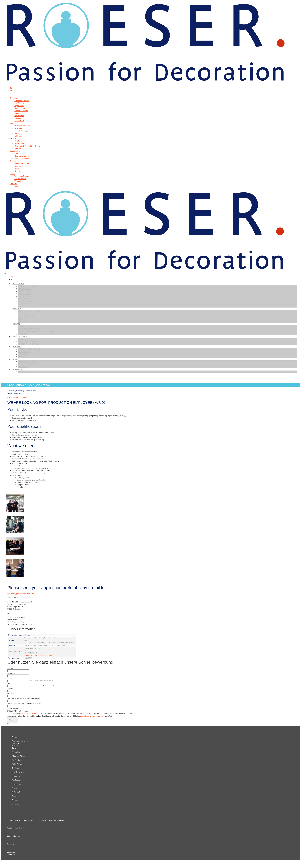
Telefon (10, 683)
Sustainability (20, 336)
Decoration (18, 284)
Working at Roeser (27, 362)
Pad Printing (24, 289)
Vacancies (23, 367)
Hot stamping (25, 294)
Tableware (23, 321)
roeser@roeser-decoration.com (91, 716)
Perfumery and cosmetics (31, 311)
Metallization (25, 301)
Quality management (28, 342)
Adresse (10, 688)
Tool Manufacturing (28, 329)
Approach (23, 372)
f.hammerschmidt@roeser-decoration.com (39, 655)
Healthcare (24, 314)
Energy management (28, 344)
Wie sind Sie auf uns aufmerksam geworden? (23, 698)
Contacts (17, 369)
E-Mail (10, 678)
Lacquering (24, 299)
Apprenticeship (26, 364)
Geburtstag (11, 693)
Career (16, 359)
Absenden (12, 720)
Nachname (11, 673)
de (11, 88)
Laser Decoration (27, 296)
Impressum (11, 852)
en (11, 90)
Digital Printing (26, 291)
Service (16, 324)
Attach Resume (13, 708)
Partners (23, 354)
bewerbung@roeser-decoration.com (20, 594)
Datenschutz (11, 854)
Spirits (21, 319)
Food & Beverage (26, 316)
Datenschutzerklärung (28, 713)
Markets (17, 309)
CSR (20, 339)
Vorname (11, 668)
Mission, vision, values (29, 349)
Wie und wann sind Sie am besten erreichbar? (24, 703)
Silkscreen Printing (28, 286)
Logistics (23, 334)
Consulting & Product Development (36, 331)
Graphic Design (26, 326)
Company (17, 347)
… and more (24, 306)
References (24, 352)
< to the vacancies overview (17, 397)
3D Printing (23, 304)
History (22, 357)
